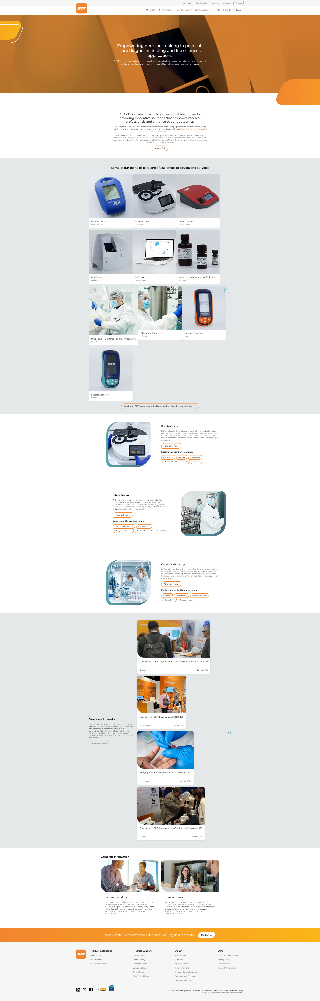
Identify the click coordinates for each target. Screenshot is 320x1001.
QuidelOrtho (138, 972)
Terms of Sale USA (183, 980)
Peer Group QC (201, 3)
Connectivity (195, 457)
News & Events (224, 10)
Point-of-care (165, 10)
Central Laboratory (203, 10)
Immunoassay (181, 596)
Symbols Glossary (140, 968)
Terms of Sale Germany (185, 976)
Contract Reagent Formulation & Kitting (152, 531)
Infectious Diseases (199, 596)
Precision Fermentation (124, 526)
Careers (215, 3)
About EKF (151, 10)
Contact (239, 3)
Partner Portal (185, 3)
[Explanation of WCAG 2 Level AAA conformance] (99, 991)
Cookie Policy (224, 964)
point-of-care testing (191, 129)
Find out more (171, 446)
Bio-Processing (144, 526)
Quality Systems (182, 964)
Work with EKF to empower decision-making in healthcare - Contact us (160, 406)
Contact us (206, 935)
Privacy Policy (224, 960)
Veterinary (197, 462)
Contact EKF (180, 955)
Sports (185, 462)
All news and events (98, 743)
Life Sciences (183, 10)
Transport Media (186, 600)
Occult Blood (169, 600)
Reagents (166, 596)
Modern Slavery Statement (187, 972)
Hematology (168, 457)
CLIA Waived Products (142, 976)
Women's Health (171, 462)
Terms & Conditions (226, 968)
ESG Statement (182, 968)
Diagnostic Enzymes (124, 531)
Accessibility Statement (228, 955)
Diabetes (181, 457)
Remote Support (140, 964)
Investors (226, 3)
